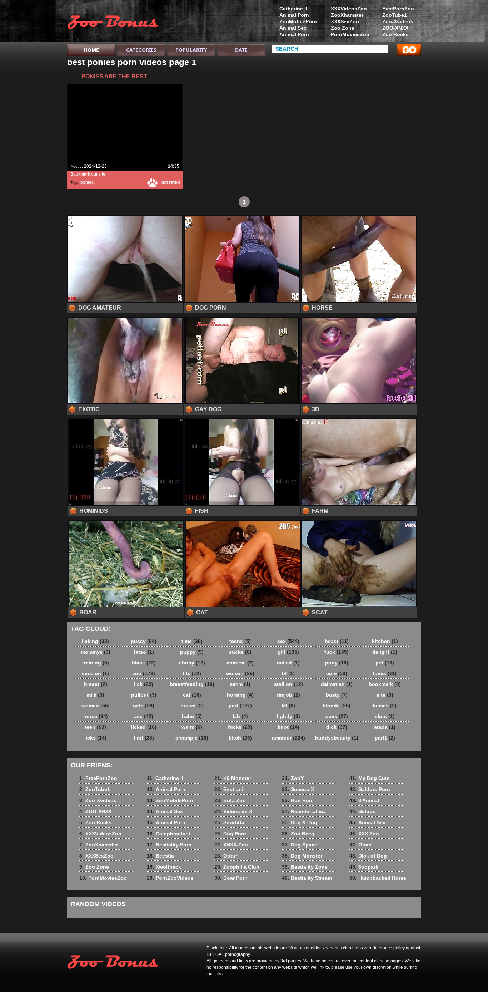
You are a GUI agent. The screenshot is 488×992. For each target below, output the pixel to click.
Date (241, 49)
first (144, 738)
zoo (144, 673)
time (192, 641)
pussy (143, 641)
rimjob (288, 695)
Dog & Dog (299, 822)
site (385, 695)
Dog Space (299, 845)
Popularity (191, 49)
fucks (240, 727)
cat (192, 695)
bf (288, 673)
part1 (385, 738)
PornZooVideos (170, 878)
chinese (240, 663)
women (240, 673)
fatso (144, 652)
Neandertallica (304, 811)
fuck (336, 652)
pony (336, 663)
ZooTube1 (394, 15)
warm (191, 727)
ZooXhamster (347, 15)
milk (95, 695)
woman (95, 705)
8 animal (112, 22)
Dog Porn (230, 833)
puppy (192, 652)
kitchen (385, 641)
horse (95, 716)
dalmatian (337, 684)
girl (288, 652)
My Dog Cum (369, 778)
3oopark (363, 867)
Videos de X (233, 811)
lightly (288, 716)
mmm (240, 684)
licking (95, 641)
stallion (288, 684)
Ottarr (225, 856)
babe (192, 716)
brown (192, 705)
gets (143, 705)
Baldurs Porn (369, 789)
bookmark (385, 684)
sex (288, 641)
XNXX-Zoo (231, 845)
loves (385, 673)
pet (384, 663)
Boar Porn (231, 878)
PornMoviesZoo (350, 34)
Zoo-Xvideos (397, 21)
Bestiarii (228, 789)
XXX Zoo (364, 833)
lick (143, 684)
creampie (191, 738)
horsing (240, 695)
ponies (87, 182)
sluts (385, 716)
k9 (288, 705)
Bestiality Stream (307, 878)
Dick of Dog (368, 856)
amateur (288, 738)
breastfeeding (192, 684)
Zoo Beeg (298, 833)
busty (337, 695)
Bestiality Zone (305, 867)
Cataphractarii (168, 833)
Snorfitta (229, 822)
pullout (143, 695)
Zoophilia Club (236, 867)
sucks (240, 652)
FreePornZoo (398, 8)
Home (91, 49)
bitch (240, 738)
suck (336, 716)
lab (240, 716)
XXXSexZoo (345, 21)
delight (384, 652)
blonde (336, 705)
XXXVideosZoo (349, 8)
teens (240, 641)
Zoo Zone (342, 28)
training (95, 663)
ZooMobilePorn (298, 21)
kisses (385, 705)
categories (141, 49)
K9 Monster (232, 778)
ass (143, 716)
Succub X (298, 789)
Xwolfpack (164, 867)
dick (336, 727)
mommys (95, 652)
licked (143, 727)
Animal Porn (294, 15)
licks (95, 738)
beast (337, 641)
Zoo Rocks (395, 34)
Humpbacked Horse (377, 878)
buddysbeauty (336, 738)
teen (95, 727)
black (144, 663)
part (240, 705)
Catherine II (293, 8)
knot (288, 727)
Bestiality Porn (169, 845)
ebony (192, 663)
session (95, 673)
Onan (360, 845)
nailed (288, 663)
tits (192, 673)
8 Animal (364, 800)
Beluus (362, 811)
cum (336, 673)
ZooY (293, 778)
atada (384, 727)
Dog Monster (302, 856)
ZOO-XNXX (395, 28)
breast (95, 684)
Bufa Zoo (230, 800)
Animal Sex (293, 28)
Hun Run (297, 800)
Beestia (160, 856)
